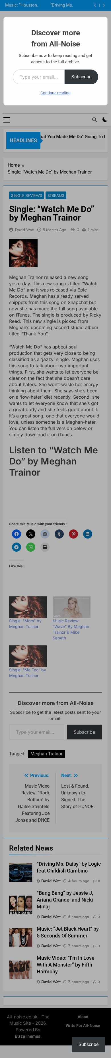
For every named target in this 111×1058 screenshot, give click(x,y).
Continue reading (55, 93)
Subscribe (81, 76)
